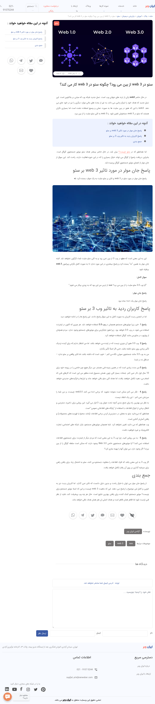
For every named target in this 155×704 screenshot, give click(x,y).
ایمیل (98, 633)
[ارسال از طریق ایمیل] (112, 515)
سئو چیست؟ (124, 151)
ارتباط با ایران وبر (144, 673)
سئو (118, 16)
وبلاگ (88, 6)
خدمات (121, 6)
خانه (135, 6)
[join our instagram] (28, 689)
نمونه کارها (104, 6)
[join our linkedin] (7, 689)
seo (131, 543)
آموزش (139, 16)
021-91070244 (8, 7)
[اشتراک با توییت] (92, 515)
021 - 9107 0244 (85, 669)
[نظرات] (102, 515)
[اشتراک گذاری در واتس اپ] (73, 515)
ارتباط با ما (74, 8)
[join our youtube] (14, 689)
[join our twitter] (35, 689)
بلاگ (145, 16)
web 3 (120, 543)
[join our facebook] (21, 689)
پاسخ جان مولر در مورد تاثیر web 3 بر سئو (124, 130)
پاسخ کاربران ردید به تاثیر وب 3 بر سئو (125, 136)
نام (151, 633)
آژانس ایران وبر (133, 531)
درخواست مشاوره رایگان (51, 8)
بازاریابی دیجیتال (128, 16)
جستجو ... (30, 8)
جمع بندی (137, 141)
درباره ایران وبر (143, 665)
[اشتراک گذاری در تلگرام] (83, 515)
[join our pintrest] (43, 689)
